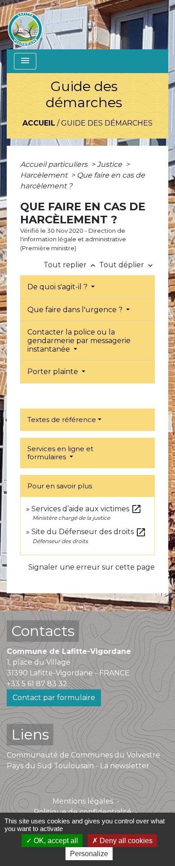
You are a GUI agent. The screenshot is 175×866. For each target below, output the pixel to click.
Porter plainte (53, 371)
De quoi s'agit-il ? (58, 287)
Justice (110, 164)
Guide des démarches (107, 123)
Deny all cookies (125, 840)
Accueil (38, 123)
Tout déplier (127, 265)
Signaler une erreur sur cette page (91, 567)
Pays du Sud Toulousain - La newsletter (78, 766)
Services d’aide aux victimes (86, 509)
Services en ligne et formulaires (60, 452)
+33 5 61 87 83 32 (37, 683)
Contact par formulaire (54, 697)
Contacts (42, 631)
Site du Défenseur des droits (88, 531)
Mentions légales (82, 801)
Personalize (89, 853)
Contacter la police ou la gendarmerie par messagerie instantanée (79, 340)
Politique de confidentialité (82, 812)
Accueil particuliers (54, 164)
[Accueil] (25, 24)
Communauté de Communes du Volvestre (83, 755)
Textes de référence (61, 419)
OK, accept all (55, 840)
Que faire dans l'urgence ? (75, 309)
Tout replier (70, 265)
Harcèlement (44, 175)
